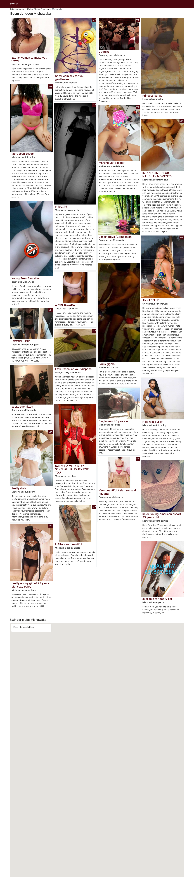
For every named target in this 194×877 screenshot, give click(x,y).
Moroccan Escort (22, 153)
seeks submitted (22, 406)
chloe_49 (61, 206)
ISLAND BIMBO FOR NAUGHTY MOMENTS (157, 174)
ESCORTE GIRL (21, 341)
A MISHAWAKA (65, 305)
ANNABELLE (150, 300)
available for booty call (157, 598)
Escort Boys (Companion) (116, 236)
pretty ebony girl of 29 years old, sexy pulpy (30, 585)
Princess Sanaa (152, 95)
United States (33, 9)
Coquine (104, 51)
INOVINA (14, 4)
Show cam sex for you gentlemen (69, 77)
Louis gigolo (107, 364)
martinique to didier (111, 162)
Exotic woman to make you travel (29, 59)
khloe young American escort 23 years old (161, 515)
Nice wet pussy (152, 421)
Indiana (46, 9)
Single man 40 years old (114, 421)
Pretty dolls (19, 488)
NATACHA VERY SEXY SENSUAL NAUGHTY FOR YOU (72, 469)
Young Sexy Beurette (25, 278)
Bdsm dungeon (17, 9)
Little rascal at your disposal (73, 369)
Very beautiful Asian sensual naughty (117, 492)
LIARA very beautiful (68, 544)
